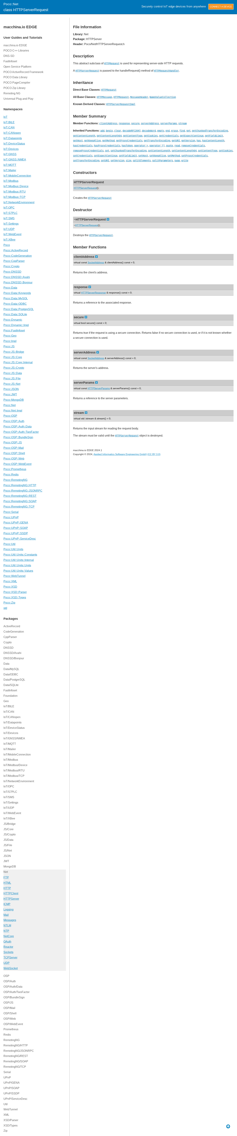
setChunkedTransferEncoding (129, 150)
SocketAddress (96, 262)
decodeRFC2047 (131, 130)
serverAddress (150, 123)
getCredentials (169, 135)
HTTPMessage (104, 97)
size (128, 160)
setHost (143, 155)
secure (135, 123)
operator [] (157, 145)
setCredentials (82, 155)
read (177, 145)
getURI (176, 140)
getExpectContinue (192, 135)
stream (182, 123)
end (168, 130)
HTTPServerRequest (87, 70)
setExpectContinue (105, 155)
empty (160, 130)
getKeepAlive (92, 140)
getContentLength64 (109, 135)
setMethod (173, 155)
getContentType (132, 135)
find (182, 130)
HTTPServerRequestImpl (120, 104)
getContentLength (84, 135)
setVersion (117, 160)
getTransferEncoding (157, 140)
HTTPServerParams (99, 388)
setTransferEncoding (86, 160)
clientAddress (108, 123)
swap (177, 160)
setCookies (226, 150)
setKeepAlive (157, 155)
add (102, 130)
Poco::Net (10, 4)
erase (174, 130)
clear (117, 130)
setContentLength (159, 150)
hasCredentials (82, 145)
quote (169, 145)
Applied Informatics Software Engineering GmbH (120, 454)
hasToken (127, 145)
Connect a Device (221, 6)
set (107, 150)
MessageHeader (139, 97)
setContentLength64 (184, 150)
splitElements (142, 160)
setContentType (207, 150)
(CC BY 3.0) (153, 454)
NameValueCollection (163, 97)
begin (109, 130)
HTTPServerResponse (93, 292)
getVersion (188, 140)
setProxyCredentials (194, 155)
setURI (105, 160)
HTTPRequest (111, 63)
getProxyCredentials (129, 140)
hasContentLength (213, 140)
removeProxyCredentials (88, 150)
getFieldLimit (214, 135)
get (188, 130)
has (199, 140)
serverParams (168, 123)
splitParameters (162, 160)
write (184, 160)
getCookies (151, 135)
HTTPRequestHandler (166, 70)
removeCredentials (193, 145)
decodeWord (149, 130)
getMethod (108, 140)
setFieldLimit (128, 155)
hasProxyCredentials (107, 145)
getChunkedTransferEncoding (210, 130)
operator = (141, 145)
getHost (78, 140)
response (124, 123)
